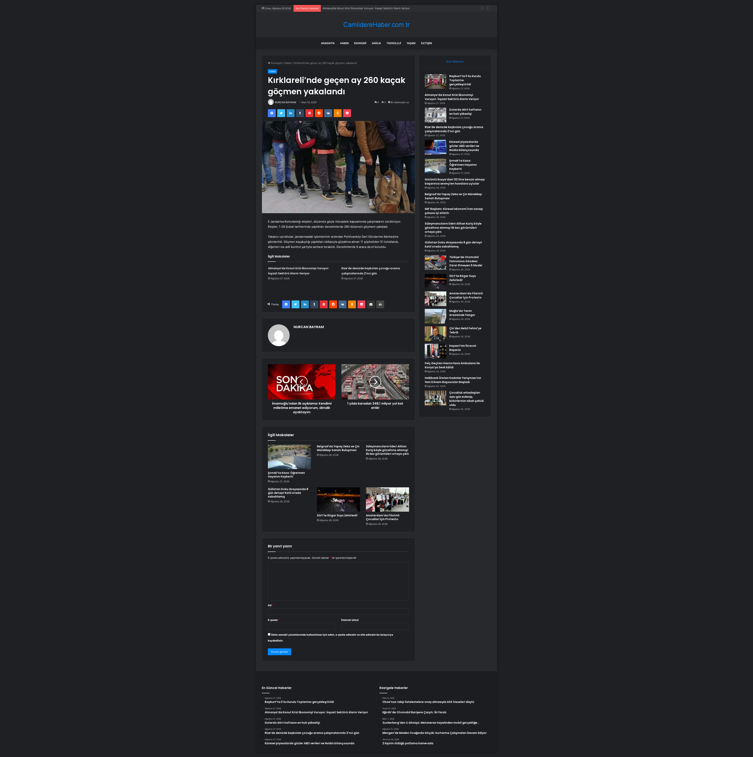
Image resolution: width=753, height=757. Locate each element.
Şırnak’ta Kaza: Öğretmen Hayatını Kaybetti (286, 475)
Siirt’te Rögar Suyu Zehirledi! (337, 515)
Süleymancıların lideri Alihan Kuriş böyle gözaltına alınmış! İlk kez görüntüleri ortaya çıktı (387, 450)
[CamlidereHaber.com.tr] (376, 24)
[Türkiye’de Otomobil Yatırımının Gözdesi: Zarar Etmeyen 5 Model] (435, 262)
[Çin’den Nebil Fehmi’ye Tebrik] (435, 333)
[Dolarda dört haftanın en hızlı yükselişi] (435, 115)
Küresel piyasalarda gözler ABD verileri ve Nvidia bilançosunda (464, 146)
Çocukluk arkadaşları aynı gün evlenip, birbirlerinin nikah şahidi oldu (466, 399)
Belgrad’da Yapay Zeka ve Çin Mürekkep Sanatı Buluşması (338, 448)
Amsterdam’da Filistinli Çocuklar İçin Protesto (382, 517)
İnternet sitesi (350, 619)
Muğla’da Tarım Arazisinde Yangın (462, 313)
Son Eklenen (455, 61)
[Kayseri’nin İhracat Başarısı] (435, 351)
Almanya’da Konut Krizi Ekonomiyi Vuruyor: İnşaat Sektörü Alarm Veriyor (452, 97)
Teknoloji (394, 43)
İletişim (426, 43)
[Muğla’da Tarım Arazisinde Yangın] (435, 316)
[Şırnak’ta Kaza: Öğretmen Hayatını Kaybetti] (289, 457)
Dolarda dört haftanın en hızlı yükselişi (346, 8)
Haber (344, 43)
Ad (270, 605)
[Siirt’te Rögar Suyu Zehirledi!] (338, 499)
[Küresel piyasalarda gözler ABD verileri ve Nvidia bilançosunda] (435, 147)
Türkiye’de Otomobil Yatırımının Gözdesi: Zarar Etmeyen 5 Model (465, 261)
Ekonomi (360, 43)
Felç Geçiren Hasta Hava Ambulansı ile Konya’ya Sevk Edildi (452, 365)
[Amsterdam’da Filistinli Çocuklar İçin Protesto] (387, 499)
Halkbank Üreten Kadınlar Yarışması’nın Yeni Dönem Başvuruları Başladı (453, 380)
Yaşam (411, 43)
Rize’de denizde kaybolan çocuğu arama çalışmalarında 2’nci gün (454, 129)
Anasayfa (328, 43)
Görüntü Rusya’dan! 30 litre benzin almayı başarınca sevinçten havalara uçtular (455, 181)
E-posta (274, 619)
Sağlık (376, 43)
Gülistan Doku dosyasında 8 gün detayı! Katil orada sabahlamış (288, 493)
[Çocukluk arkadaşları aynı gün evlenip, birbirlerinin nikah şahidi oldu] (435, 398)
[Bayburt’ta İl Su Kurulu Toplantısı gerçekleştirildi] (435, 81)
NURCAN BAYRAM (285, 102)
